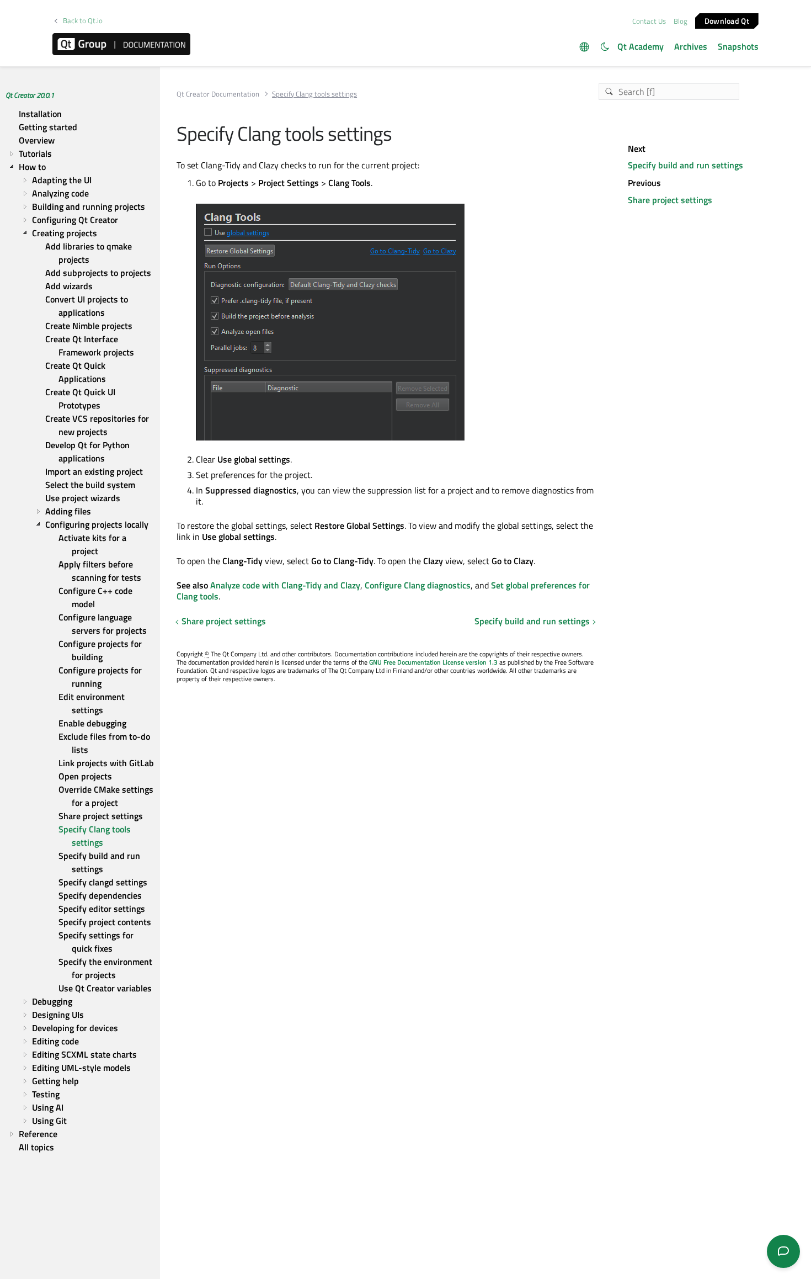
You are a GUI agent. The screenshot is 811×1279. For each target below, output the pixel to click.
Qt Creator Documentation (218, 94)
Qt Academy (640, 46)
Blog (680, 20)
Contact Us (649, 20)
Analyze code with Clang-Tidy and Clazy (285, 585)
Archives (690, 46)
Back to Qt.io (83, 20)
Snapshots (738, 46)
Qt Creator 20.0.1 (30, 94)
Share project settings (224, 621)
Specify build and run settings (532, 621)
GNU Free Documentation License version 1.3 (433, 662)
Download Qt (727, 20)
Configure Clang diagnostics (418, 585)
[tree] (80, 630)
